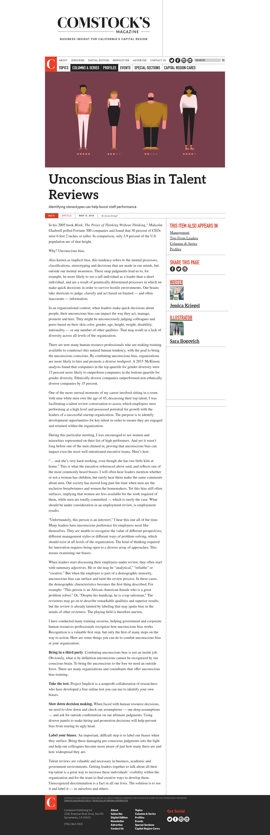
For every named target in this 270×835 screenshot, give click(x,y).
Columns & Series (85, 67)
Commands (3, 832)
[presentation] (51, 64)
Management (179, 232)
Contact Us (158, 60)
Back (51, 215)
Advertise (140, 60)
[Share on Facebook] (172, 269)
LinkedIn (189, 60)
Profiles (109, 67)
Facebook (177, 60)
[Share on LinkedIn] (185, 269)
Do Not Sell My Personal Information (110, 800)
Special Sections (147, 67)
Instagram (183, 60)
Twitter (171, 60)
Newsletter (121, 60)
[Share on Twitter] (178, 269)
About (63, 60)
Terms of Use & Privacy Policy (77, 800)
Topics (64, 67)
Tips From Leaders (184, 237)
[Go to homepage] (104, 28)
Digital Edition (98, 60)
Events (125, 67)
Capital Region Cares (180, 67)
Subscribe (77, 60)
